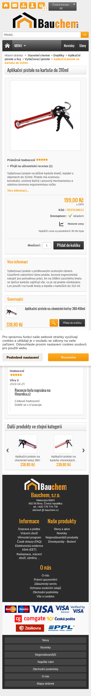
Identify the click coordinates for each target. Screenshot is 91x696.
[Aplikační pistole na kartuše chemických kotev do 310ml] (63, 443)
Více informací (17, 262)
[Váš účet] (32, 5)
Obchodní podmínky (45, 592)
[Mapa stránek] (23, 5)
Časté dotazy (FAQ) (29, 541)
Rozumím (68, 357)
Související (15, 299)
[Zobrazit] (54, 323)
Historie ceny (76, 223)
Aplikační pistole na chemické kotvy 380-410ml (55, 308)
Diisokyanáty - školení (62, 541)
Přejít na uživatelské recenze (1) (31, 166)
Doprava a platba (29, 529)
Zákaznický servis (45, 584)
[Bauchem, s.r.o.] (45, 20)
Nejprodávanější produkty (62, 537)
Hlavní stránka (14, 55)
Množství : (34, 245)
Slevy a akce (62, 529)
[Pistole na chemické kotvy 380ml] (11, 312)
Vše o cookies (45, 596)
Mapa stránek (45, 683)
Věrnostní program (29, 537)
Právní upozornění (45, 579)
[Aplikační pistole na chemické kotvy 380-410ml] (27, 443)
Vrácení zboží (29, 533)
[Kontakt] (14, 5)
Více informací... (17, 190)
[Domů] (6, 5)
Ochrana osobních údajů (45, 588)
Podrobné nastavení (23, 357)
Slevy (82, 45)
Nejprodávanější (45, 654)
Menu (18, 45)
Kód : (62, 210)
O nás (45, 575)
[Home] (7, 45)
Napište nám (46, 662)
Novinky (69, 45)
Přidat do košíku (72, 322)
